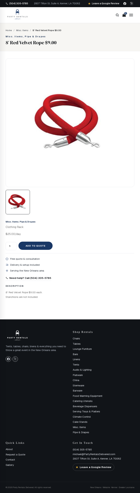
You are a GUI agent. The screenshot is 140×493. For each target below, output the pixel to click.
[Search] (117, 15)
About (9, 449)
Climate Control (82, 416)
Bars (75, 354)
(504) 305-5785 (82, 449)
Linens (76, 359)
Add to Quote (35, 245)
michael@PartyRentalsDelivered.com (94, 454)
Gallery (10, 465)
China (76, 380)
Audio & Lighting (82, 369)
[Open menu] (131, 15)
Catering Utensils (83, 401)
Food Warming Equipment (87, 395)
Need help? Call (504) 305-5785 (30, 278)
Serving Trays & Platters (86, 411)
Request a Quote (15, 454)
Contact (10, 459)
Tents (76, 364)
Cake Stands (80, 421)
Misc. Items (22, 30)
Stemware (78, 385)
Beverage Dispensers (85, 406)
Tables (77, 343)
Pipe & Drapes (28, 221)
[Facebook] (125, 3)
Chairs (76, 338)
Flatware (78, 375)
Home (9, 30)
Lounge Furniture (82, 348)
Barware (77, 390)
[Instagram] (131, 3)
